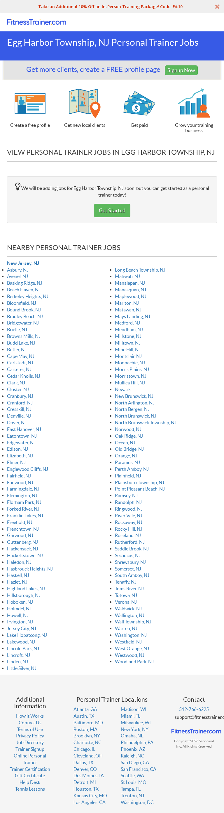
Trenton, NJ (132, 795)
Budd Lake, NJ (21, 342)
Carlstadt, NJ (20, 362)
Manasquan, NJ (130, 289)
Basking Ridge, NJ (24, 283)
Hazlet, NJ (17, 581)
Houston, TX (86, 788)
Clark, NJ (16, 382)
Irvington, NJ (20, 621)
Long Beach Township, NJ (140, 269)
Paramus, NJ (127, 462)
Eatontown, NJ (22, 435)
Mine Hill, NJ (128, 349)
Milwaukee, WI (136, 722)
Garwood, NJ (20, 535)
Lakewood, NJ (21, 641)
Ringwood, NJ (129, 508)
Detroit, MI (85, 782)
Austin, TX (84, 715)
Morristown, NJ (130, 376)
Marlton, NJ (127, 303)
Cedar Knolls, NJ (23, 376)
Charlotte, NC (88, 742)
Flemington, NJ (22, 495)
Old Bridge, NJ (129, 449)
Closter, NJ (18, 389)
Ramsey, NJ (126, 495)
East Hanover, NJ (24, 429)
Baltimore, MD (88, 722)
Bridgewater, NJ (23, 322)
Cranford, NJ (20, 402)
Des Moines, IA (89, 775)
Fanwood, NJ (20, 482)
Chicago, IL (84, 749)
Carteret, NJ (19, 369)
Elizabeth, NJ (20, 455)
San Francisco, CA (138, 769)
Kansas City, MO (90, 795)
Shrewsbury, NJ (130, 562)
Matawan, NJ (128, 309)
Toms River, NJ (129, 588)
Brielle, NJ (17, 329)
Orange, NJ (126, 455)
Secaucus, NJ (128, 555)
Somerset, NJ (128, 568)
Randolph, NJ (128, 502)
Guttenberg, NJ (22, 542)
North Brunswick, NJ (135, 415)
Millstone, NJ (128, 336)
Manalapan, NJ (130, 283)
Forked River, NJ (23, 508)
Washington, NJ (131, 635)
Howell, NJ (18, 615)
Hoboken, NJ (20, 602)
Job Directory (30, 742)
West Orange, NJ (132, 648)
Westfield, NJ (128, 641)
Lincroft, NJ (18, 655)
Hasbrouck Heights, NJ (30, 568)
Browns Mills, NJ (24, 336)
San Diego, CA (135, 762)
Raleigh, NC (132, 755)
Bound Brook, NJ (24, 309)
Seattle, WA (132, 775)
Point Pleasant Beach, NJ (140, 488)
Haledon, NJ (19, 562)
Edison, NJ (17, 449)
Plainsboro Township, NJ (139, 482)
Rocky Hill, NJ (128, 529)
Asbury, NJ (18, 269)
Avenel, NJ (17, 276)
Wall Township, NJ (133, 621)
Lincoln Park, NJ (23, 648)
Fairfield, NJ (19, 475)
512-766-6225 (194, 709)
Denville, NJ (19, 415)
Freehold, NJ (19, 522)
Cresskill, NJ (19, 409)
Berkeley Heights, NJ (27, 296)
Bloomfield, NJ (21, 303)
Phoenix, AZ (133, 749)
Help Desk (30, 782)
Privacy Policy (30, 735)
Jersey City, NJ (21, 628)
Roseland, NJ (128, 535)
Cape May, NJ (20, 356)
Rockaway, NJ (128, 522)
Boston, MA (85, 729)
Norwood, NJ (128, 429)
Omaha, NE (132, 735)
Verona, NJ (126, 602)
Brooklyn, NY (87, 735)
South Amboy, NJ (132, 575)
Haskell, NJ (18, 575)
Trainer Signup (29, 749)
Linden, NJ (17, 661)
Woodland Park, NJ (134, 661)
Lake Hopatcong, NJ (27, 635)
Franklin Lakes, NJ (25, 515)
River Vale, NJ (128, 515)
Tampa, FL (131, 788)
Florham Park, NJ (24, 502)
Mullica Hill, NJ (130, 382)
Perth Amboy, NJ (132, 469)
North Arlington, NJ (135, 402)
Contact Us (30, 722)
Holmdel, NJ (19, 608)
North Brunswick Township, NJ (145, 422)
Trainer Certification (30, 769)
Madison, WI (133, 709)
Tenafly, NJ (125, 581)
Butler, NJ (17, 349)
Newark (123, 389)
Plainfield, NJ (128, 475)
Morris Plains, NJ (132, 369)
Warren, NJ (126, 628)
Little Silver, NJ (21, 668)
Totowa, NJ (126, 595)
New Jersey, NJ (23, 263)
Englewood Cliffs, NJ (27, 469)
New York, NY (134, 729)
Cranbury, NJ (20, 396)
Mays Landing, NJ (132, 316)
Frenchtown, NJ (23, 529)
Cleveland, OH (88, 755)
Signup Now (181, 70)
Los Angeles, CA (90, 802)
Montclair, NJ (128, 356)
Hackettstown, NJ (25, 555)
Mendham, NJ (129, 329)
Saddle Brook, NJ (132, 548)
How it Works (30, 715)
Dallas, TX (83, 762)
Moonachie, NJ (130, 362)
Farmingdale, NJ (23, 488)
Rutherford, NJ (130, 542)
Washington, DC (137, 802)
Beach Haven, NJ (24, 289)
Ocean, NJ (125, 442)
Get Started (112, 210)
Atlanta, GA (85, 709)
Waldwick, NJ (128, 608)
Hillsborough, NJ (24, 595)
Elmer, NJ (16, 462)
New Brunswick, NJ (134, 396)
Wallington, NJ (129, 615)
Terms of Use (30, 729)
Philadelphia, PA (137, 742)
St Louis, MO (133, 782)
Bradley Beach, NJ (25, 316)
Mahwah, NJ (127, 276)
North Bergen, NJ (132, 409)
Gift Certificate (30, 775)
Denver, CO (85, 769)
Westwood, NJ (129, 655)
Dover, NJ (17, 422)
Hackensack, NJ (22, 548)
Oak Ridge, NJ (129, 435)
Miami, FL (130, 715)
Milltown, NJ (128, 342)
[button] (112, 6)
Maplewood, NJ (130, 296)
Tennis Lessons (30, 788)
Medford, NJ (127, 322)
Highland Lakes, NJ (26, 588)
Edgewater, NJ (21, 442)
